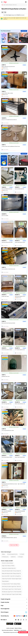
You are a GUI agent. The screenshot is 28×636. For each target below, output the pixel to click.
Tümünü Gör (23, 30)
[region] (14, 37)
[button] (2, 2)
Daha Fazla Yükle (14, 545)
